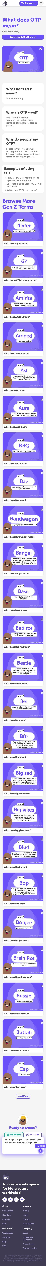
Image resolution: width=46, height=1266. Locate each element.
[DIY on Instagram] (22, 1199)
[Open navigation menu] (41, 3)
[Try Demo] (40, 1151)
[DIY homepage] (4, 3)
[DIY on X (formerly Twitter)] (10, 1199)
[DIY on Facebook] (4, 1199)
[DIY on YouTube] (16, 1199)
